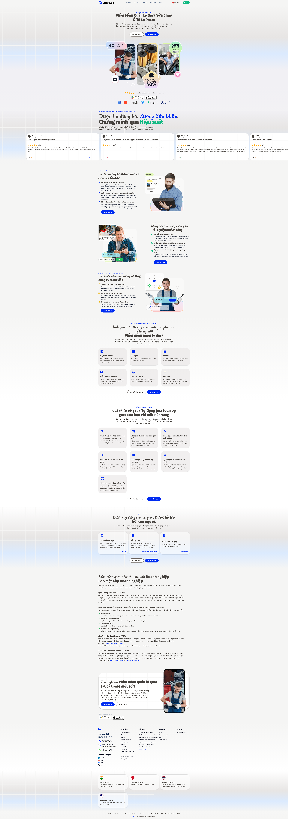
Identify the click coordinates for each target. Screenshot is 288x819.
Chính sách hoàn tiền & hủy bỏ (115, 813)
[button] (176, 3)
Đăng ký (186, 2)
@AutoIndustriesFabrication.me (191, 137)
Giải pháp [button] (136, 2)
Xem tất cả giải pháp (136, 499)
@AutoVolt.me (116, 137)
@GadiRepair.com (39, 137)
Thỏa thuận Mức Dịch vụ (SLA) (172, 813)
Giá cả (160, 3)
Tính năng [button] (128, 2)
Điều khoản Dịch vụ (117, 661)
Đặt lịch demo (136, 34)
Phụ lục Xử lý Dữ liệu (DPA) (157, 813)
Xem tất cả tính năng (136, 392)
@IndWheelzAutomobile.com (265, 137)
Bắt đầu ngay (152, 34)
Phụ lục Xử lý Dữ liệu (133, 661)
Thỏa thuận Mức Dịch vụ (114, 643)
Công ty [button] (144, 2)
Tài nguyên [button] (153, 2)
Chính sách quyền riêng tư (131, 813)
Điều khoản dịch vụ (144, 813)
